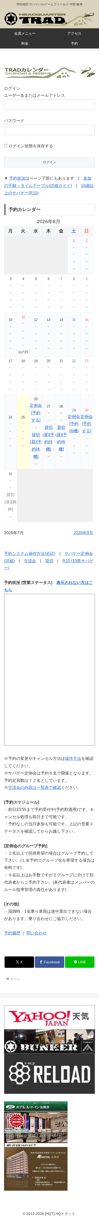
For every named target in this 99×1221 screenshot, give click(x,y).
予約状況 (17, 178)
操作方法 (73, 758)
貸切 (49, 561)
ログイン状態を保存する (30, 146)
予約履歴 (12, 933)
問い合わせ (36, 933)
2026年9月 (83, 533)
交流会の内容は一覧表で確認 (34, 787)
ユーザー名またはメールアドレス (34, 95)
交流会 (30, 561)
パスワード (14, 121)
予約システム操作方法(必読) (29, 553)
